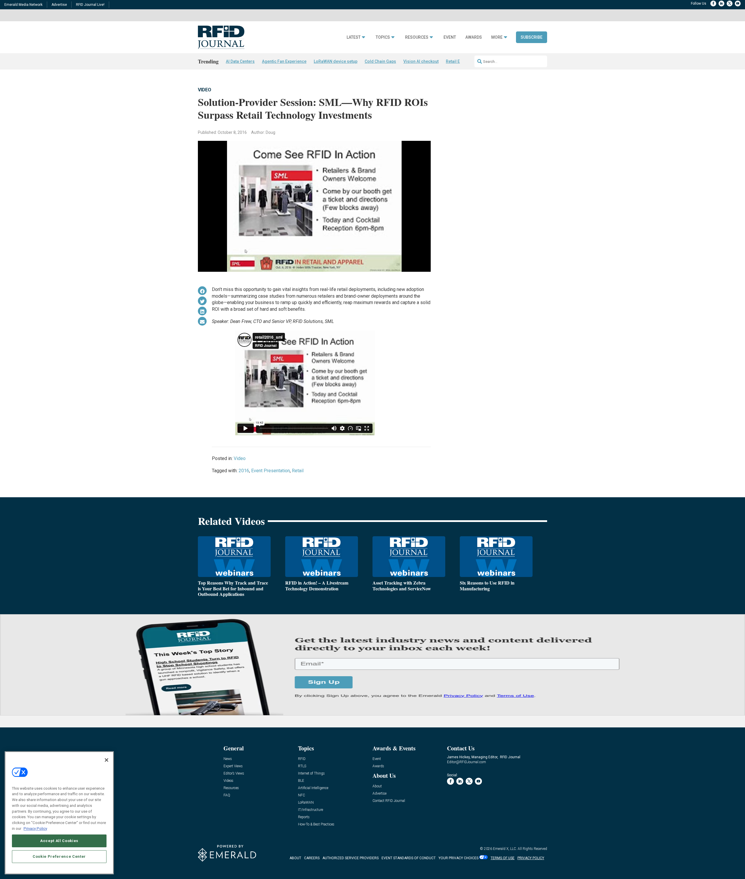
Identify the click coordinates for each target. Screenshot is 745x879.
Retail (298, 470)
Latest (354, 37)
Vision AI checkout (421, 61)
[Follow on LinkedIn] (721, 3)
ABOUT (295, 858)
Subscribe (531, 37)
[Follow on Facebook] (713, 3)
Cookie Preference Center (59, 856)
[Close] (106, 760)
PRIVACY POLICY (530, 858)
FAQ (227, 795)
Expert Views (233, 766)
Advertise (59, 4)
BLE (301, 781)
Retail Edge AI (459, 61)
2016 (244, 470)
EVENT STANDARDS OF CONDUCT (409, 858)
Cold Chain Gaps (380, 61)
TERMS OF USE (503, 858)
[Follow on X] (729, 3)
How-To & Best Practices (316, 824)
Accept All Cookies (59, 840)
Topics (383, 37)
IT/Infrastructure (310, 810)
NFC (301, 795)
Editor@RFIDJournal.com (466, 762)
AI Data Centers (240, 61)
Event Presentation (270, 470)
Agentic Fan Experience (284, 61)
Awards (473, 37)
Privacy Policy (35, 828)
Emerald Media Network (23, 4)
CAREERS (312, 858)
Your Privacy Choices (458, 858)
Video (204, 90)
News (228, 759)
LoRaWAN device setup (335, 61)
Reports (304, 817)
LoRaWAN (306, 803)
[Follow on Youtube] (738, 3)
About (377, 786)
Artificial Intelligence (313, 788)
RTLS (302, 766)
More (497, 37)
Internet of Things (311, 773)
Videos (228, 781)
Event (450, 37)
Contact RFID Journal (388, 801)
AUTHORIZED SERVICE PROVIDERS (350, 858)
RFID (302, 759)
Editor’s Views (234, 773)
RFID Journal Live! (90, 4)
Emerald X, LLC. (505, 849)
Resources (416, 37)
